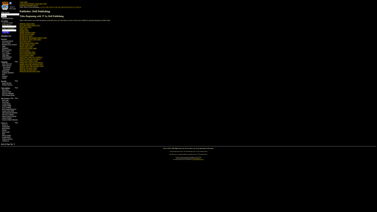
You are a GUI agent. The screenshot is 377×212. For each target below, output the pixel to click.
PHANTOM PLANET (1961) (29, 43)
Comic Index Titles (41, 4)
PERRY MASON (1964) (27, 32)
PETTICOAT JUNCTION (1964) (30, 39)
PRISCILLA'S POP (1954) (28, 69)
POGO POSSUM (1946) (27, 54)
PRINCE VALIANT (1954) (28, 68)
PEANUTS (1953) (25, 27)
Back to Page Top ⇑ (8, 144)
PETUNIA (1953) (25, 41)
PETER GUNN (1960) (27, 34)
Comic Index (24, 2)
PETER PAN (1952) (26, 36)
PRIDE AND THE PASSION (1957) (31, 64)
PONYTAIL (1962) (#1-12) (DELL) (31, 57)
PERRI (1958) (24, 31)
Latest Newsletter (7, 23)
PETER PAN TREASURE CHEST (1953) (33, 38)
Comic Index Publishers (27, 4)
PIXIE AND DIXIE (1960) (28, 48)
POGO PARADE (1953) (27, 52)
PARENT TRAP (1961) (27, 24)
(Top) (16, 61)
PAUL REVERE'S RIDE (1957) (30, 25)
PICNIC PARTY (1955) (27, 45)
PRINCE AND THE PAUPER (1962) (32, 66)
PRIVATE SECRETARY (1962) (30, 71)
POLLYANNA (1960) (27, 55)
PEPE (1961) (24, 29)
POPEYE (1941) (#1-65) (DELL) (30, 59)
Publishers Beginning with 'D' (29, 5)
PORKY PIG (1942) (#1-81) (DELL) (31, 62)
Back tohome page (12, 8)
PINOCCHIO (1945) (26, 47)
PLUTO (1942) (24, 50)
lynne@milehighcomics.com (198, 159)
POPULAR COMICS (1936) (29, 61)
